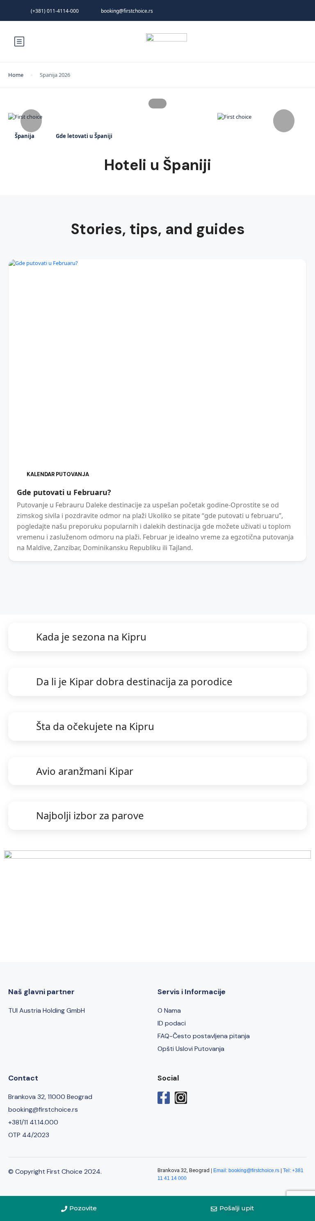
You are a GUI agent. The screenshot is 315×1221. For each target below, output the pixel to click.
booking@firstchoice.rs (127, 10)
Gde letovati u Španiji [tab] (84, 136)
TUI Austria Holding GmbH (46, 1010)
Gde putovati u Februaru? (64, 492)
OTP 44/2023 (28, 1135)
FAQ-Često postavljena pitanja (204, 1036)
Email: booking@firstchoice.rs (246, 1170)
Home (15, 74)
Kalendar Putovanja (58, 474)
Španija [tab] (24, 136)
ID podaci (172, 1023)
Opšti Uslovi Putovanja (191, 1048)
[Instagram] (181, 1098)
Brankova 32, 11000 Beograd (50, 1096)
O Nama (169, 1010)
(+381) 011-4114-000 (55, 10)
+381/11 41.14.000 (33, 1122)
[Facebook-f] (164, 1098)
